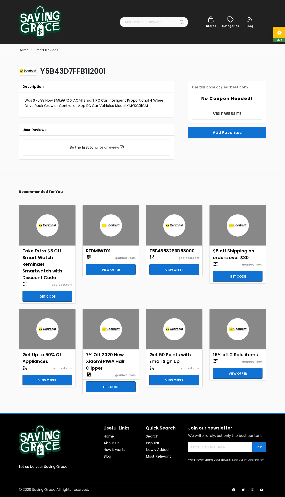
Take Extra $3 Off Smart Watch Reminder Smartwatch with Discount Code (42, 264)
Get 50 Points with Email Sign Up (170, 358)
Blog (107, 456)
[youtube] (261, 489)
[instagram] (252, 489)
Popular (152, 443)
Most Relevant (158, 456)
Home (24, 50)
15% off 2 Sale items (235, 355)
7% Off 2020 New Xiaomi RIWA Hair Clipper (105, 361)
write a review (106, 147)
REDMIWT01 (98, 251)
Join (259, 447)
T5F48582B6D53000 (172, 251)
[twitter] (243, 489)
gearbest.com (234, 87)
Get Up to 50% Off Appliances (42, 358)
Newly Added (157, 449)
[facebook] (233, 489)
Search (152, 436)
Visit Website (227, 113)
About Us (111, 443)
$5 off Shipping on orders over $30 (233, 254)
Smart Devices (46, 50)
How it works (115, 449)
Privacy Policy (254, 460)
